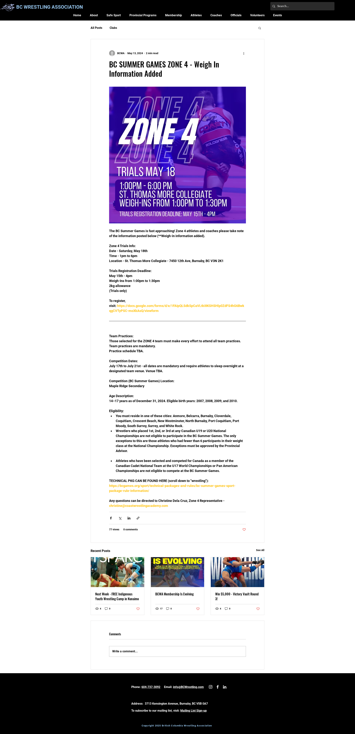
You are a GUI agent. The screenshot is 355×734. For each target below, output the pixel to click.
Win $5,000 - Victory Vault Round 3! (237, 596)
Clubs (113, 28)
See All (260, 550)
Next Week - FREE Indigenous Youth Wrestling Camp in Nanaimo (117, 596)
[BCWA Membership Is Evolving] (177, 572)
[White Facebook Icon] (217, 686)
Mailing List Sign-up (193, 710)
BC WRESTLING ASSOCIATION (49, 7)
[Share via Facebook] (111, 518)
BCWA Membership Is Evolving (174, 594)
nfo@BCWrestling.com (189, 687)
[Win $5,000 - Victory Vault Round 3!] (237, 572)
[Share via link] (138, 518)
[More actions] (243, 53)
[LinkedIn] (224, 686)
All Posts (96, 28)
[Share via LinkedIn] (129, 518)
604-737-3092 (150, 687)
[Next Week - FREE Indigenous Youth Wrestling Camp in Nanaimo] (117, 572)
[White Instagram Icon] (210, 686)
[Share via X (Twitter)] (120, 518)
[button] (94, 15)
